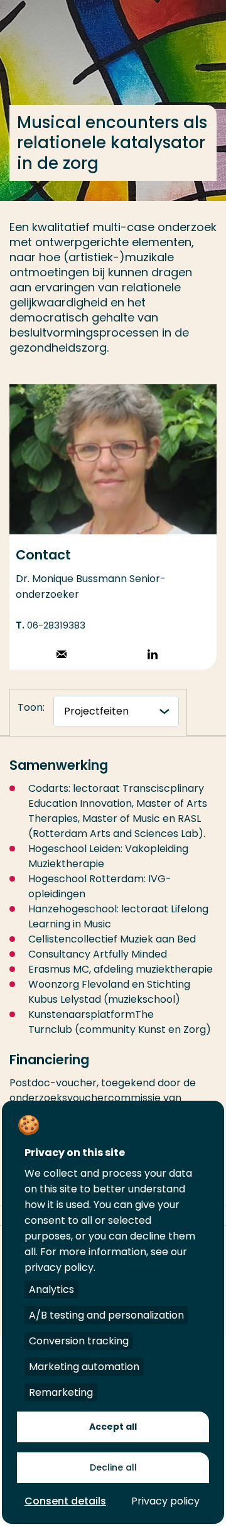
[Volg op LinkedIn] (153, 656)
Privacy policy (165, 1501)
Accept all (113, 1426)
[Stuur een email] (61, 656)
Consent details (65, 1501)
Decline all (113, 1467)
